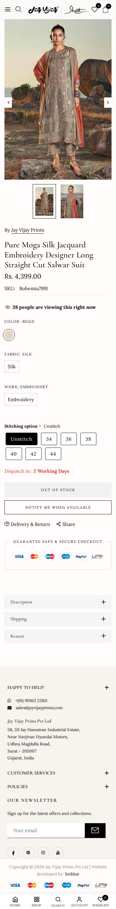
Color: (19, 321)
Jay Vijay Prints (27, 230)
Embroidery (21, 399)
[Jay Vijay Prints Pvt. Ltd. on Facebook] (13, 853)
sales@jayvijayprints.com (39, 707)
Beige (8, 335)
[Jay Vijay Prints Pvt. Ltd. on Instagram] (43, 853)
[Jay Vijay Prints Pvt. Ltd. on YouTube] (58, 853)
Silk (12, 366)
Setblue (72, 874)
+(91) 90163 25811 (31, 700)
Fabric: (18, 354)
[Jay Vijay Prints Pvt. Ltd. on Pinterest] (28, 853)
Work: (26, 387)
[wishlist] (95, 10)
